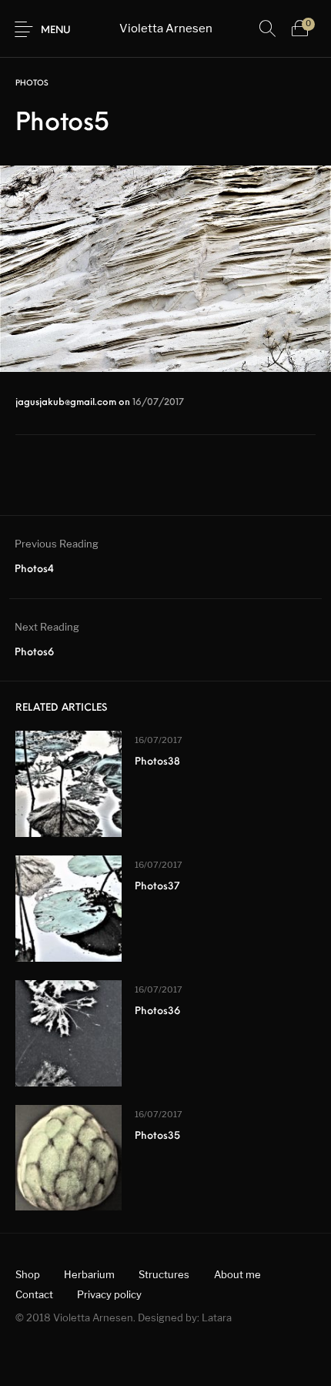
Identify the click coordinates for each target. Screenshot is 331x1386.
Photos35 (157, 1136)
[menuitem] (27, 1274)
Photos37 (157, 887)
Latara (217, 1317)
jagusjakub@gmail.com (67, 402)
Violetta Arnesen (165, 28)
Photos (31, 83)
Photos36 (157, 1011)
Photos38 (157, 762)
